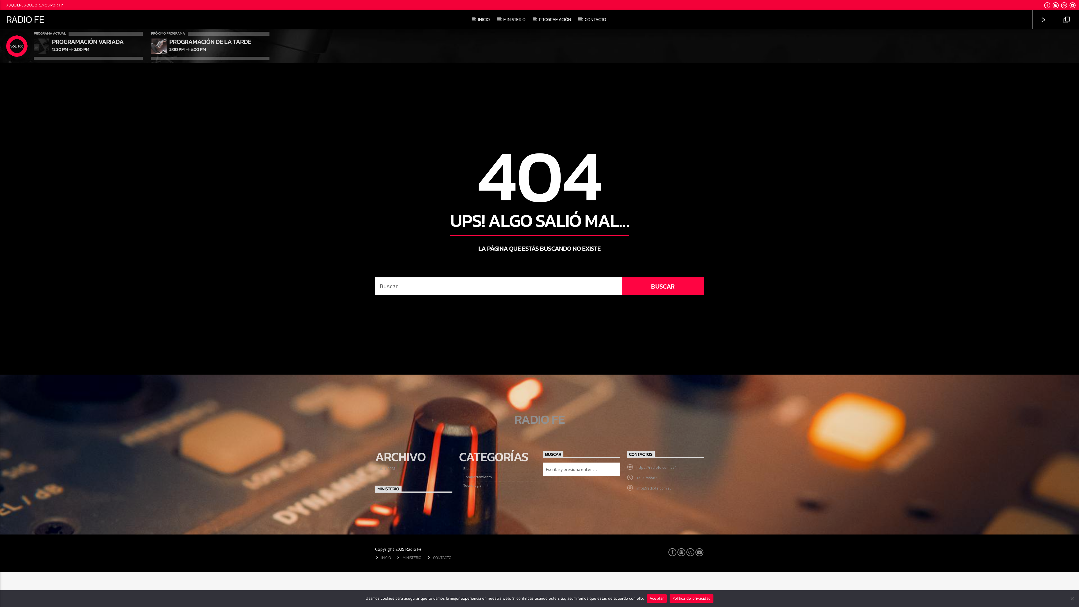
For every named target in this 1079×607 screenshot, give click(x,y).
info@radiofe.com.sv (654, 488)
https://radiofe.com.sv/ (656, 467)
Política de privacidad (691, 598)
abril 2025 (387, 468)
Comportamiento (477, 476)
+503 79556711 (648, 477)
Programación (555, 19)
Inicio (484, 19)
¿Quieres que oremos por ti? (36, 5)
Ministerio (514, 19)
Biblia (467, 468)
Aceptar (657, 598)
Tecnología (472, 485)
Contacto (595, 19)
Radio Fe (25, 19)
